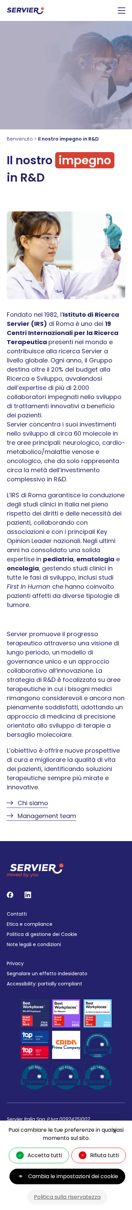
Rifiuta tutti (104, 1155)
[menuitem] (66, 914)
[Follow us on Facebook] (10, 895)
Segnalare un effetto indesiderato (47, 973)
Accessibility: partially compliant (44, 983)
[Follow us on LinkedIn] (27, 895)
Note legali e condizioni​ (34, 944)
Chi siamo (33, 803)
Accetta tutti (44, 1155)
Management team (47, 816)
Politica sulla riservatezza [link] (67, 1197)
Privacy (15, 963)
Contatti (17, 914)
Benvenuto (20, 138)
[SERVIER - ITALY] (25, 10)
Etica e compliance (29, 924)
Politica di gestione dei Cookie (42, 934)
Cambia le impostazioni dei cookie (73, 1176)
